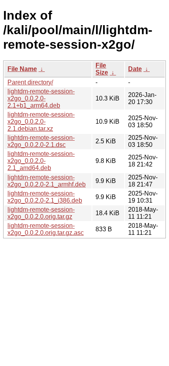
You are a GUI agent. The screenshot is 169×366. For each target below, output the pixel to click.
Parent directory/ (30, 82)
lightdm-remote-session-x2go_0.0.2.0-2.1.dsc (41, 141)
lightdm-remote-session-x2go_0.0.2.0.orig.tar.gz (41, 213)
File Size (102, 69)
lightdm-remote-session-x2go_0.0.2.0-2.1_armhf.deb (46, 181)
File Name (22, 69)
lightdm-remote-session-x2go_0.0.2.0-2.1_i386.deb (44, 197)
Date (135, 69)
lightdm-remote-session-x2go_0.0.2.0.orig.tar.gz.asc (45, 229)
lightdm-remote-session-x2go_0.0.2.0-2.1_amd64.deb (41, 160)
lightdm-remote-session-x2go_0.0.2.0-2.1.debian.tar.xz (41, 121)
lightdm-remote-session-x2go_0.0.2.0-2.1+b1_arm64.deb (41, 98)
